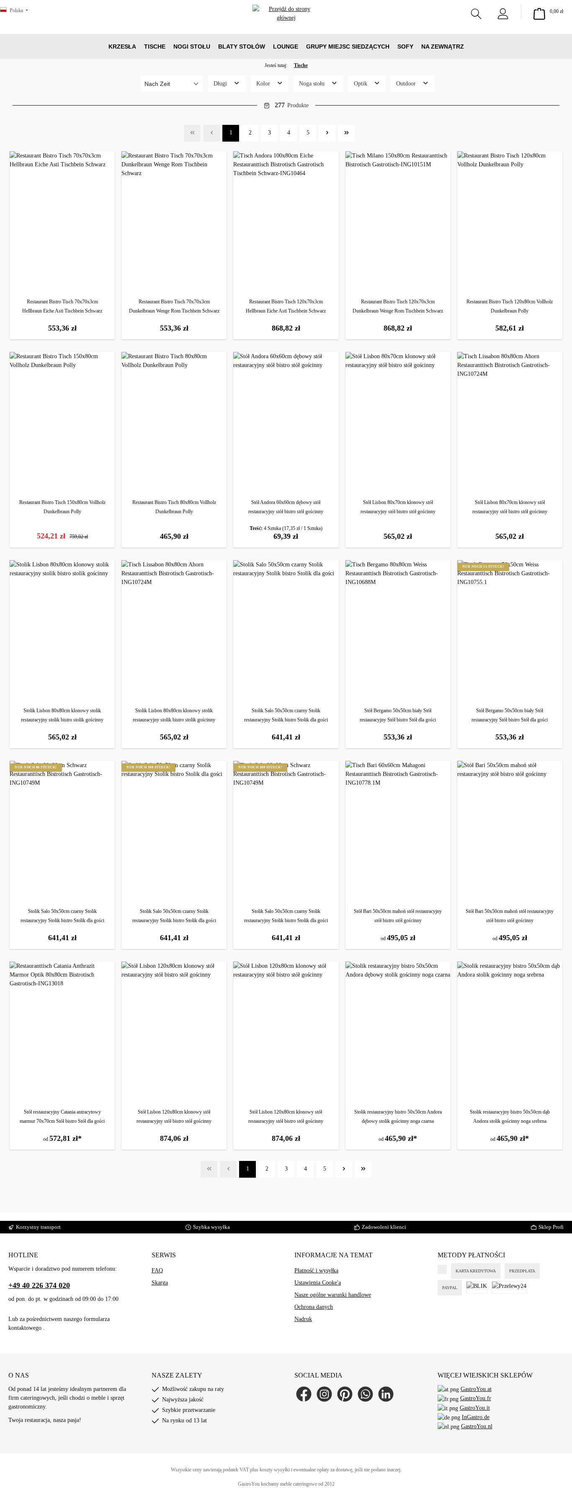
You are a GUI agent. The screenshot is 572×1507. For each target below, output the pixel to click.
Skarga (160, 1283)
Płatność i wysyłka (316, 1270)
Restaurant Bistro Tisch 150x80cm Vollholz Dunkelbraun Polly (62, 506)
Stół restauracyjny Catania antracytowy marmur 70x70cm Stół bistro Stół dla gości (62, 1116)
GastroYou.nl (476, 1426)
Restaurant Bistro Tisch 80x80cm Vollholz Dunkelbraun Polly (174, 506)
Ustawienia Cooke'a (317, 1283)
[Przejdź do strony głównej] (286, 25)
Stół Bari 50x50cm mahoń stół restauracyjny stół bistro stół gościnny (398, 915)
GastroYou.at (476, 1389)
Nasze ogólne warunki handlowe (332, 1295)
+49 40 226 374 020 (39, 1285)
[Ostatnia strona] (346, 133)
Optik (361, 83)
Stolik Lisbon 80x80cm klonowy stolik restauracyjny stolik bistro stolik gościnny (62, 715)
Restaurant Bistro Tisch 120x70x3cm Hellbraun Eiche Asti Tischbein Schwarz (286, 306)
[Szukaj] (476, 11)
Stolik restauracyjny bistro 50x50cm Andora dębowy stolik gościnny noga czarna (398, 1116)
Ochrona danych (313, 1307)
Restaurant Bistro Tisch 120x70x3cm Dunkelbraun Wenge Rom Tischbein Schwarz (398, 306)
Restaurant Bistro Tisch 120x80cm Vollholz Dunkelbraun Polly (509, 306)
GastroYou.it (475, 1408)
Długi (221, 83)
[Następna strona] (327, 133)
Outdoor (406, 83)
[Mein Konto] (503, 11)
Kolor (264, 83)
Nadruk (303, 1319)
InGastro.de (476, 1417)
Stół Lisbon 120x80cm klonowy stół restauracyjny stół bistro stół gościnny (174, 1116)
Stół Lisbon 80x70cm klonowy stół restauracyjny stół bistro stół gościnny (398, 506)
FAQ (157, 1270)
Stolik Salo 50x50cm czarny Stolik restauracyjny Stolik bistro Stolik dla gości (286, 715)
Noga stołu (312, 83)
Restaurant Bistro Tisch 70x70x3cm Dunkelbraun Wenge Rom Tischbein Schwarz (174, 306)
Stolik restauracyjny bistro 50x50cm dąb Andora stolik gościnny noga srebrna (510, 1116)
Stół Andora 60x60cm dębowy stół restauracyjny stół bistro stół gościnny (285, 506)
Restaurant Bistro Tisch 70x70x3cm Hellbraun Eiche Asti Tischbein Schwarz (62, 306)
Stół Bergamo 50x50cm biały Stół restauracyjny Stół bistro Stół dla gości (398, 715)
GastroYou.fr (475, 1398)
